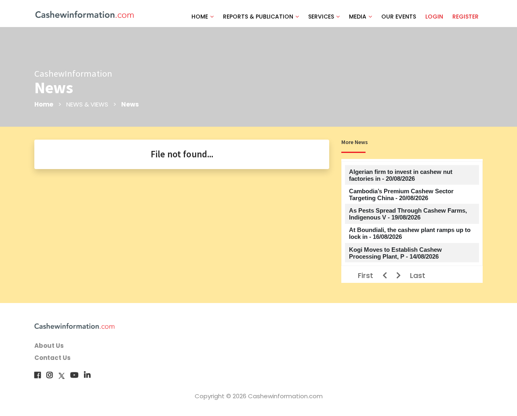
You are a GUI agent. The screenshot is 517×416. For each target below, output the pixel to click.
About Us (49, 345)
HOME (199, 17)
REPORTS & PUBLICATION (258, 17)
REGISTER (465, 17)
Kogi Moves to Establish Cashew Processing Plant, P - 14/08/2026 (395, 253)
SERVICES (321, 17)
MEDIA (357, 17)
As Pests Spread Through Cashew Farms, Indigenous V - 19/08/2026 (408, 214)
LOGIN (434, 17)
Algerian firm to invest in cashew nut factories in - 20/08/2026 (400, 175)
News (130, 104)
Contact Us (52, 357)
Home (43, 104)
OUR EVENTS (398, 17)
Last (417, 275)
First (365, 275)
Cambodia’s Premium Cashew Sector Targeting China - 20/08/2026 (401, 194)
